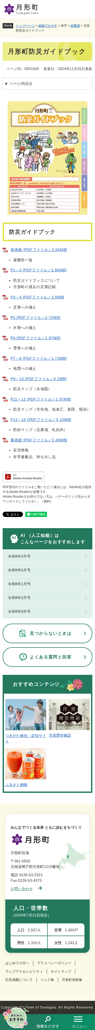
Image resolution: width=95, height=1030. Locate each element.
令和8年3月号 (19, 598)
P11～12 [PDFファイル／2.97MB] (41, 399)
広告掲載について (19, 980)
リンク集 (47, 980)
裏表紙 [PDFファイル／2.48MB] (39, 440)
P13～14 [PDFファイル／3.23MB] (41, 420)
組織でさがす (47, 26)
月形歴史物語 (60, 735)
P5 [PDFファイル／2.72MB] (35, 317)
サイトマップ (61, 971)
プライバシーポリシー (54, 963)
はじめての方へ (17, 963)
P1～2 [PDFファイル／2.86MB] (39, 270)
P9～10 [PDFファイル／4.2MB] (39, 379)
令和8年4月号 (19, 556)
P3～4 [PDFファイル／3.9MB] (37, 297)
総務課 (75, 26)
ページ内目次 (21, 83)
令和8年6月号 (19, 570)
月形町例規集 (72, 980)
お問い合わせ (22, 888)
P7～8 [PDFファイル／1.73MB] (39, 358)
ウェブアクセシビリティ (24, 971)
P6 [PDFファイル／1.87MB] (35, 338)
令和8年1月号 (19, 584)
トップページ (25, 26)
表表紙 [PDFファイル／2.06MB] (39, 249)
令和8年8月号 (19, 611)
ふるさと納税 (16, 785)
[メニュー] (79, 1022)
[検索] (47, 1022)
